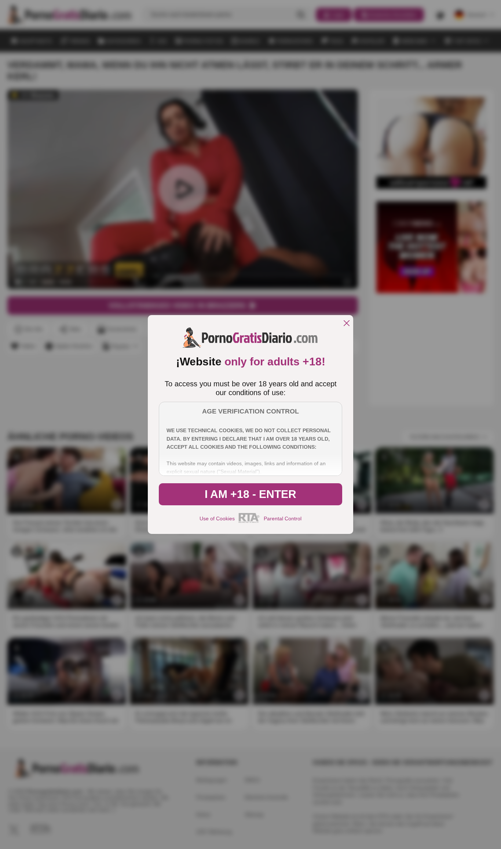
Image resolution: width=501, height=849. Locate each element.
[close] (347, 323)
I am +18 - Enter (250, 494)
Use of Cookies (217, 518)
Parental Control (282, 518)
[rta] (249, 522)
